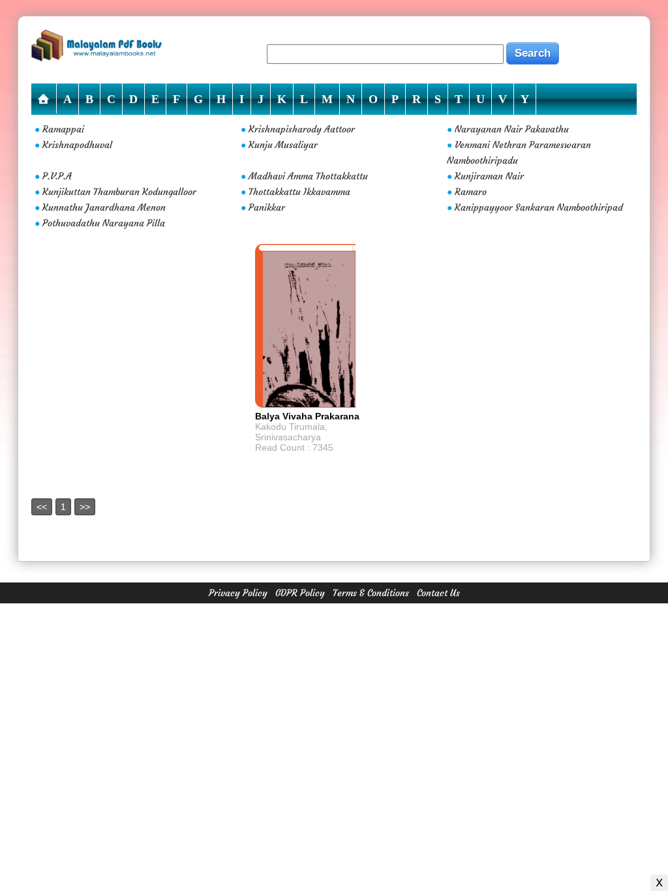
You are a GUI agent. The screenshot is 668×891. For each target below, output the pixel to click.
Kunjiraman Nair (489, 176)
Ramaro (471, 192)
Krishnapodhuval (77, 145)
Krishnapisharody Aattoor (302, 129)
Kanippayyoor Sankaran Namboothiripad (539, 207)
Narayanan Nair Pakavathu (512, 129)
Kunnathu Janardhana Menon (104, 207)
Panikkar (267, 207)
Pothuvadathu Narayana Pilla (103, 223)
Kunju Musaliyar (283, 145)
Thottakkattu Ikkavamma (299, 192)
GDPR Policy (300, 593)
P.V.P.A (57, 176)
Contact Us (438, 593)
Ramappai (63, 129)
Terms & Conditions (371, 593)
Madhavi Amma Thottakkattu (308, 176)
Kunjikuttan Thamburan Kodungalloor (119, 192)
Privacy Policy (238, 593)
